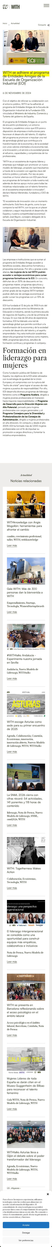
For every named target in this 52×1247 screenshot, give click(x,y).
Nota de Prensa (26, 812)
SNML (34, 816)
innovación (27, 739)
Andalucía (12, 669)
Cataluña (32, 1026)
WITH (17, 539)
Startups (30, 602)
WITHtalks (25, 672)
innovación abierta (17, 742)
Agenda (11, 735)
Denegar (26, 1233)
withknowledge (29, 539)
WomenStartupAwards (32, 606)
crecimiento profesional (28, 536)
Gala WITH (13, 1099)
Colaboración (23, 735)
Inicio (5, 23)
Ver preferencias (26, 1240)
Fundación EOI (38, 110)
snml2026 (12, 819)
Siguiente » (16, 1188)
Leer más (12, 545)
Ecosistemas (13, 739)
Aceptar (26, 1225)
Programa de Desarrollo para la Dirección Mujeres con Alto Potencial (25, 404)
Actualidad (15, 23)
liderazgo (12, 812)
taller (10, 539)
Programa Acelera (29, 394)
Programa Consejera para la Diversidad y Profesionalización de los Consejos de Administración (24, 416)
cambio (11, 536)
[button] (47, 1194)
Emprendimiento (16, 602)
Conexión (37, 735)
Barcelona (21, 1026)
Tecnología (13, 606)
